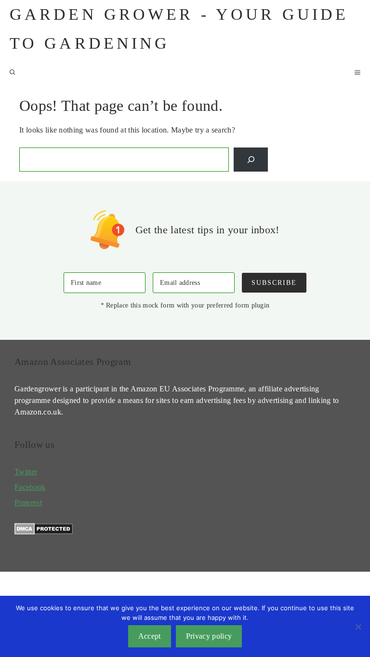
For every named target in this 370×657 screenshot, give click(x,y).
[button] (12, 72)
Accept (149, 636)
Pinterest (28, 502)
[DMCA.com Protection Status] (43, 532)
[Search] (251, 159)
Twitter (25, 472)
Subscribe (274, 282)
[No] (358, 626)
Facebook (30, 487)
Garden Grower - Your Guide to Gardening (179, 28)
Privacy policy (209, 636)
